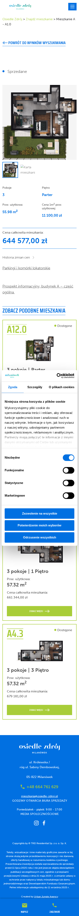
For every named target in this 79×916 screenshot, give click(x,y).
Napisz (24, 911)
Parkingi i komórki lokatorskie (26, 268)
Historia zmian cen (16, 257)
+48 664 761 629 (42, 786)
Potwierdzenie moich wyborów (39, 525)
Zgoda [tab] (12, 387)
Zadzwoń (54, 911)
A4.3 (15, 633)
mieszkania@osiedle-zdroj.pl (39, 796)
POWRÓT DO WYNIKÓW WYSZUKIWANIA (36, 42)
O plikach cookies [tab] (61, 387)
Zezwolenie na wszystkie (39, 513)
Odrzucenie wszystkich (39, 537)
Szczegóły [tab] (34, 387)
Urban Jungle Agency (46, 896)
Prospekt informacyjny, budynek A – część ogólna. (37, 289)
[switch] (68, 470)
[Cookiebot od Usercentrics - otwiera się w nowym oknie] (56, 375)
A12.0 (17, 329)
